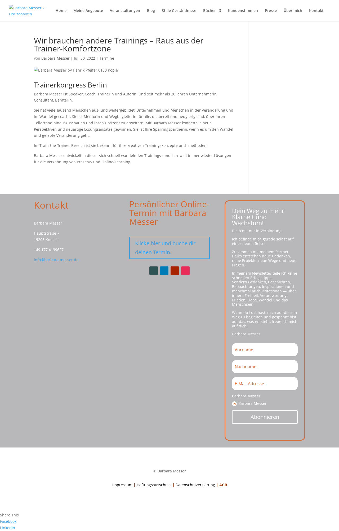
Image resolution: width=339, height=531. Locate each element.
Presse (271, 11)
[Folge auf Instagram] (185, 270)
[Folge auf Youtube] (175, 270)
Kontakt (316, 11)
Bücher (209, 11)
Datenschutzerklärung (195, 484)
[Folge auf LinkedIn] (164, 270)
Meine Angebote (88, 11)
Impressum (122, 484)
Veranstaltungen (125, 11)
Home (61, 11)
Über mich (293, 11)
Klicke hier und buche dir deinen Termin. (165, 248)
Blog (151, 11)
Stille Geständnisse (179, 11)
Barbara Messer (55, 58)
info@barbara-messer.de (56, 259)
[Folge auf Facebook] (153, 270)
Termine (106, 58)
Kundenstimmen (243, 11)
